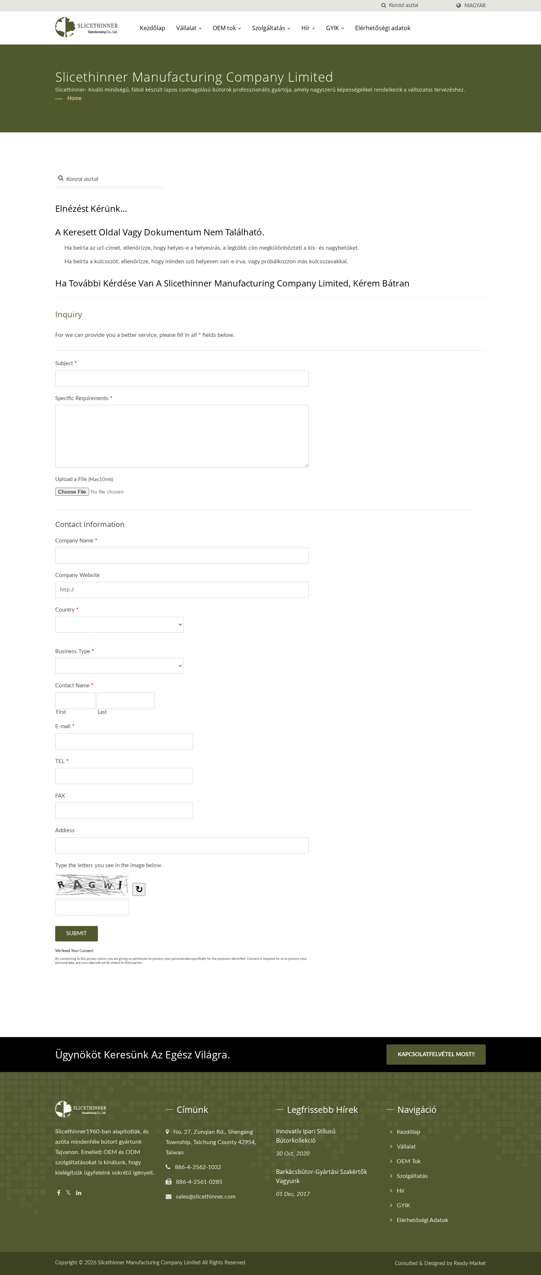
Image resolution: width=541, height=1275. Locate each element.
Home (74, 98)
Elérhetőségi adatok (382, 28)
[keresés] (383, 5)
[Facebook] (58, 1193)
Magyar (475, 5)
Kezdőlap (152, 28)
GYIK (333, 28)
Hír (306, 28)
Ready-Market (470, 1263)
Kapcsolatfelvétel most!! (436, 1054)
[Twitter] (68, 1193)
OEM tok (225, 28)
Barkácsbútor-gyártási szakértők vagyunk (321, 1176)
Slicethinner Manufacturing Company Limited (149, 1262)
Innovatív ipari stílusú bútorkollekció (306, 1135)
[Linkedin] (78, 1193)
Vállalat (187, 28)
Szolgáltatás (269, 28)
